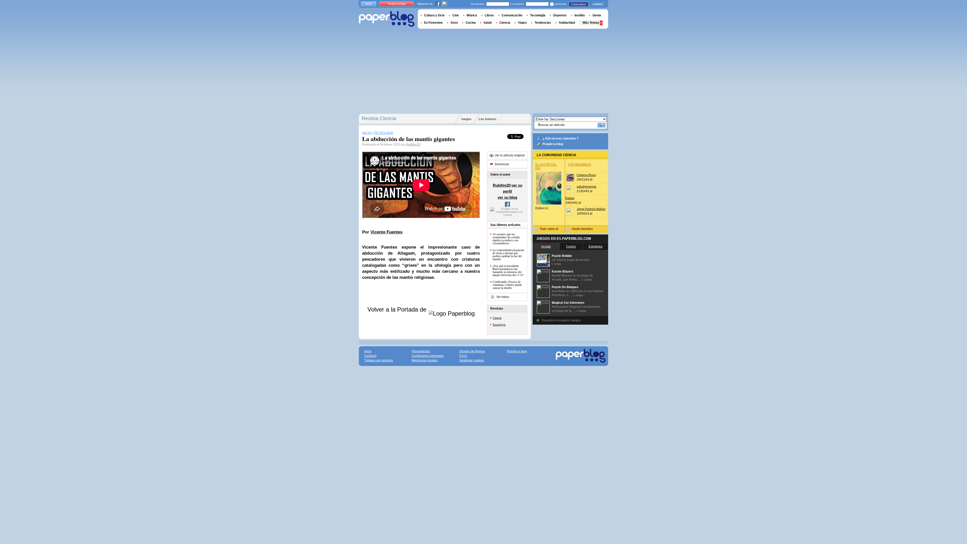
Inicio (368, 3)
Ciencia (497, 318)
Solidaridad (567, 22)
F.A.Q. (463, 356)
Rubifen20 (413, 144)
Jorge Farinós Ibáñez (591, 209)
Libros (489, 15)
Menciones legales (425, 360)
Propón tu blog (552, 144)
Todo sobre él (549, 229)
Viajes (522, 22)
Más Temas (591, 22)
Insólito (579, 15)
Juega (557, 263)
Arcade (546, 246)
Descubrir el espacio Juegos (561, 320)
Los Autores (487, 119)
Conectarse (578, 4)
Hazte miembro (582, 229)
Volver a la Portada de (397, 309)
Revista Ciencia (379, 118)
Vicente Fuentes (386, 232)
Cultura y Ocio (434, 15)
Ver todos (502, 297)
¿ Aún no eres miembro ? (560, 138)
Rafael (569, 198)
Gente (597, 15)
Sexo (454, 22)
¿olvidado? (597, 4)
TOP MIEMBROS (579, 164)
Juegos (466, 119)
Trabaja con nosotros (378, 360)
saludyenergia (586, 186)
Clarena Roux (586, 175)
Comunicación (512, 15)
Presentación (421, 351)
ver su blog (507, 197)
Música (472, 15)
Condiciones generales (428, 356)
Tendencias (543, 22)
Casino (571, 246)
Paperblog (387, 19)
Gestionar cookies (471, 360)
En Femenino (433, 22)
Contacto (370, 356)
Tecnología (499, 324)
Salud (488, 22)
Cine (455, 15)
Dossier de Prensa (472, 351)
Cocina (471, 22)
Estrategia (595, 246)
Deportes (560, 15)
